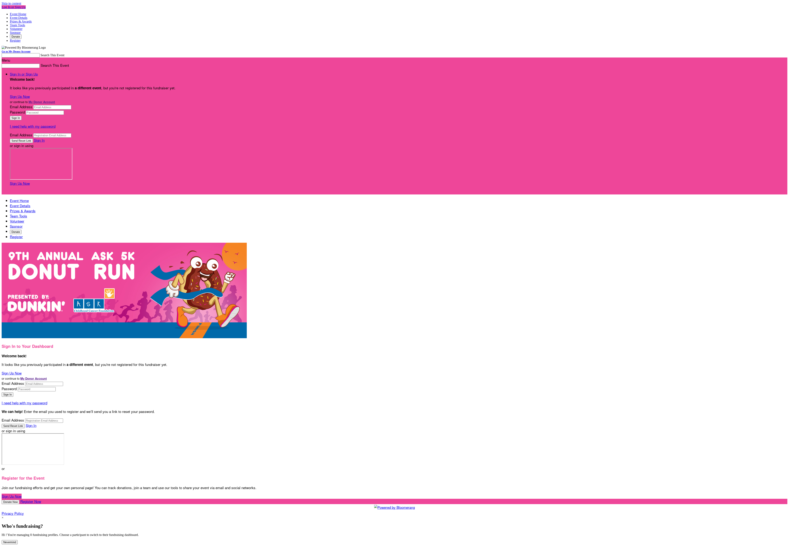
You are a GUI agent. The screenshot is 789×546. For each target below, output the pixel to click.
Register (15, 40)
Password (17, 112)
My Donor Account (42, 102)
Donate (16, 36)
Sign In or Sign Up (24, 74)
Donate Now (10, 501)
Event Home (18, 14)
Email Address (21, 106)
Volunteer (16, 29)
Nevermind (9, 542)
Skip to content (11, 3)
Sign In (39, 140)
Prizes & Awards (21, 21)
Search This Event (52, 55)
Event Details (18, 18)
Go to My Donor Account (16, 51)
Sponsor (15, 32)
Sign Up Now (20, 96)
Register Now (30, 501)
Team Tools (17, 25)
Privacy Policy (13, 513)
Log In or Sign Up (14, 7)
